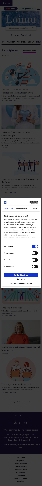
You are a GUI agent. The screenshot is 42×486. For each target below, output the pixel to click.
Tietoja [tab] (34, 208)
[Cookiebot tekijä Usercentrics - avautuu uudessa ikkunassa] (29, 202)
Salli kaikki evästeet (21, 275)
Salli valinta (21, 279)
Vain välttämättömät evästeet (21, 283)
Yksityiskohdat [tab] (21, 208)
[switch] (35, 253)
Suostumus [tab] (8, 208)
